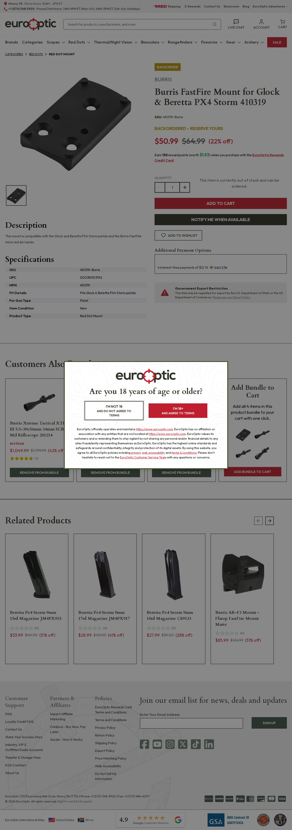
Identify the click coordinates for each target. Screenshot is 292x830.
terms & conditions (184, 453)
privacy (136, 453)
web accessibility (153, 453)
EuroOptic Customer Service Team (143, 457)
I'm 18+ (178, 410)
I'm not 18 (114, 410)
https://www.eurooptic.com (154, 429)
